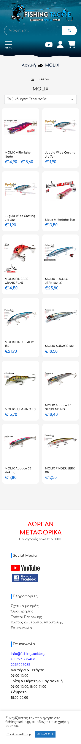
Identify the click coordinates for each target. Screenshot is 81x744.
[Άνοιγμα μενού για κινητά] (8, 43)
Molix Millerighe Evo (60, 219)
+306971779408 (23, 659)
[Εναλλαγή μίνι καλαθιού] (72, 44)
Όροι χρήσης (22, 611)
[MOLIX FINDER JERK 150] (20, 318)
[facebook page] (25, 578)
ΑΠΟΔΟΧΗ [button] (45, 734)
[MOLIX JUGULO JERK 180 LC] (60, 255)
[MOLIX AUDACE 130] (60, 318)
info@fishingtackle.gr (28, 654)
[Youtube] (49, 45)
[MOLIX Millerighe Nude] (20, 128)
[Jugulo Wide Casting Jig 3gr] (20, 191)
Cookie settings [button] (19, 734)
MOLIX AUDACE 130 (59, 346)
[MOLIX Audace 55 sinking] (20, 444)
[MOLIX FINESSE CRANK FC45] (20, 255)
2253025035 (20, 665)
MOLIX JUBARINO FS (20, 409)
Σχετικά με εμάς (25, 606)
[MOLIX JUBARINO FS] (20, 381)
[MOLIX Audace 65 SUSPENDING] (60, 381)
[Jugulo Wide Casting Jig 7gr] (60, 128)
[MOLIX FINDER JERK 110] (60, 444)
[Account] (60, 45)
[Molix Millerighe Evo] (60, 191)
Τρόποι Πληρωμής (26, 617)
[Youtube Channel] (25, 568)
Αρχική (29, 65)
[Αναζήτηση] (69, 30)
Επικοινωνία (21, 628)
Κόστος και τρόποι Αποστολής (37, 622)
